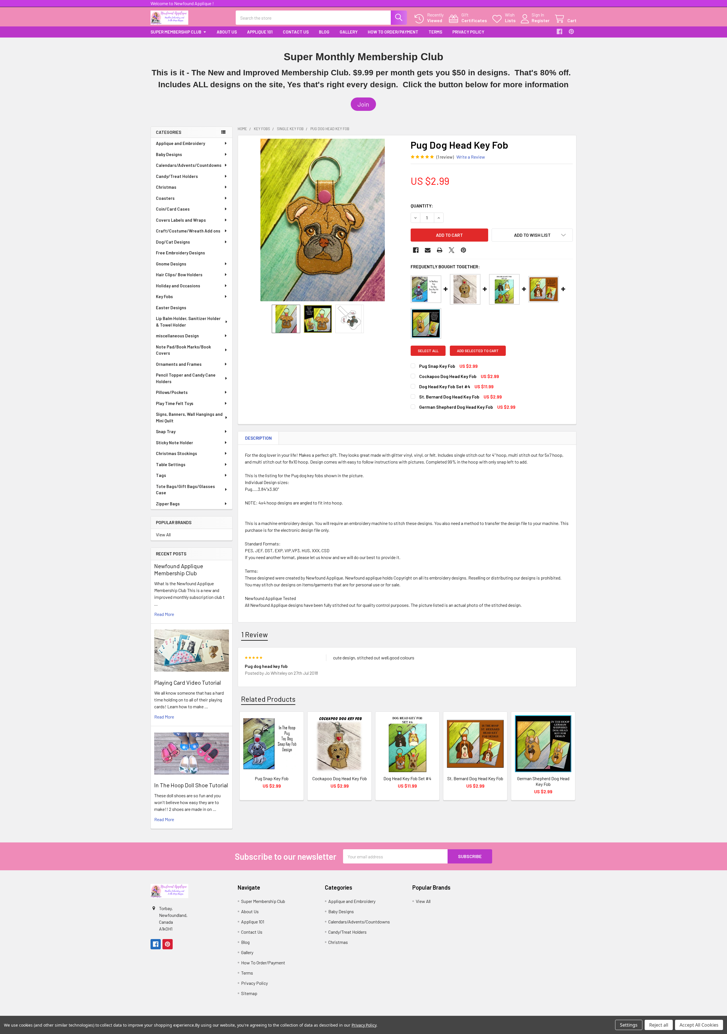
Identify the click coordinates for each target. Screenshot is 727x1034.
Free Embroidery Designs (180, 252)
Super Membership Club (176, 31)
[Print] (439, 250)
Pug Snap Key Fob (437, 366)
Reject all (658, 1025)
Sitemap (249, 993)
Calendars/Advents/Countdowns (189, 165)
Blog (324, 31)
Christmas (166, 187)
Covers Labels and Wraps (181, 220)
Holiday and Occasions (178, 285)
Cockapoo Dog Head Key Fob (448, 376)
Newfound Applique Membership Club (178, 569)
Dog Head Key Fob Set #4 (444, 386)
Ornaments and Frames (179, 364)
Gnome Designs (171, 263)
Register (541, 20)
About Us (227, 31)
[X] (451, 250)
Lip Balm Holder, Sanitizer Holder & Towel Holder (188, 321)
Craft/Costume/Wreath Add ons (188, 230)
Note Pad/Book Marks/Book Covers (183, 350)
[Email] (428, 250)
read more (164, 614)
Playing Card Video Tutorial (187, 682)
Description (258, 438)
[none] (322, 220)
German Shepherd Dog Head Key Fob (456, 407)
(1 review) (445, 156)
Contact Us (296, 31)
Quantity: (422, 205)
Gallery (349, 31)
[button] (363, 104)
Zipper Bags (168, 503)
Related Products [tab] (268, 699)
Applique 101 (260, 31)
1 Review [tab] (254, 634)
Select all (428, 350)
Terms (435, 31)
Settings (629, 1025)
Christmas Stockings (176, 453)
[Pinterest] (571, 31)
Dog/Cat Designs (173, 241)
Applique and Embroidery (180, 143)
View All (163, 534)
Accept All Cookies (699, 1025)
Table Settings (170, 464)
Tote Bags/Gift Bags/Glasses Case (185, 489)
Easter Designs (171, 307)
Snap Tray (166, 431)
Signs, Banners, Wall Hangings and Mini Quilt (189, 417)
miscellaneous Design (177, 335)
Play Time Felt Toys (174, 403)
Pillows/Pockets (172, 392)
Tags (161, 475)
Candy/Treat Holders (177, 176)
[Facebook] (559, 31)
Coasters (165, 198)
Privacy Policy (468, 31)
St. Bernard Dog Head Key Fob (449, 396)
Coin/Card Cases (173, 208)
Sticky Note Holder (174, 442)
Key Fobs (164, 296)
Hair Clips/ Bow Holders (179, 274)
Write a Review (470, 156)
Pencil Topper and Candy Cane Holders (186, 378)
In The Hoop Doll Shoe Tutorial (191, 785)
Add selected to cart (478, 350)
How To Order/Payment (393, 31)
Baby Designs (169, 154)
